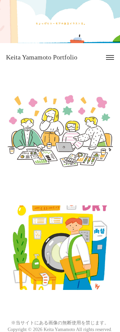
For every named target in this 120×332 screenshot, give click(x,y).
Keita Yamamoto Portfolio (41, 57)
